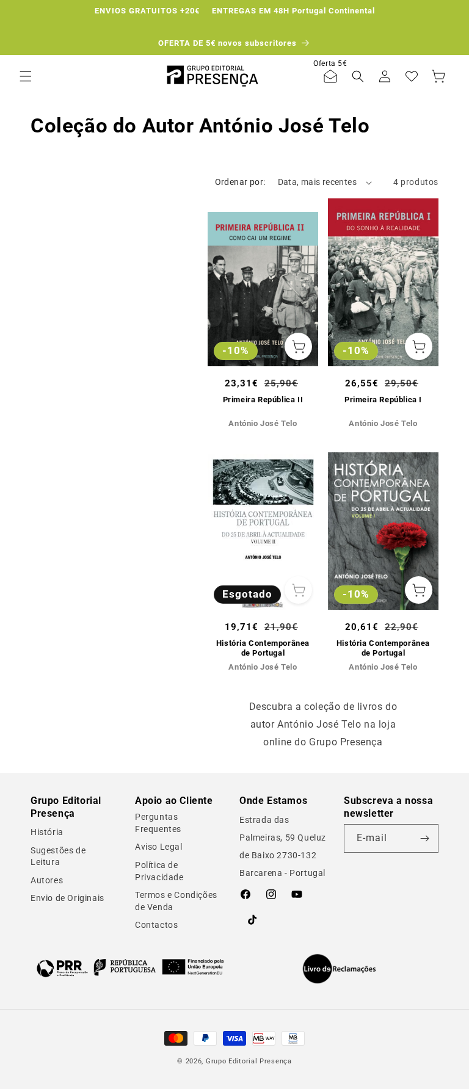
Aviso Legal (159, 847)
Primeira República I (383, 399)
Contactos (156, 925)
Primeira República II (263, 399)
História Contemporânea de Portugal (263, 648)
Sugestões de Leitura (58, 856)
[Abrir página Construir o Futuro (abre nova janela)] (130, 967)
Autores (47, 880)
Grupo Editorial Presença (249, 1061)
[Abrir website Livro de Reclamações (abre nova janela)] (339, 969)
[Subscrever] (424, 838)
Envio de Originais (67, 898)
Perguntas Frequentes (158, 823)
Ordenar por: (240, 182)
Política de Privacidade (159, 871)
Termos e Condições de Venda (176, 901)
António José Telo (262, 423)
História (47, 832)
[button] (25, 76)
